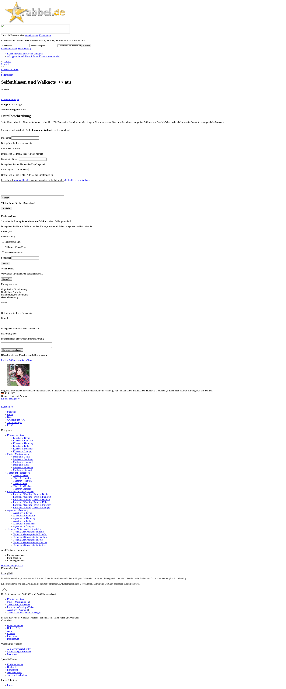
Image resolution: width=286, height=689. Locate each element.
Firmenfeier (12, 669)
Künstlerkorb (7, 406)
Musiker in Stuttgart (22, 470)
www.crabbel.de (21, 180)
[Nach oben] (4, 591)
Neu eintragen (31, 35)
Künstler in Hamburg (23, 443)
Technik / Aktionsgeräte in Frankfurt (30, 534)
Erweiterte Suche (9, 48)
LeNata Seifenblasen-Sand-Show (16, 360)
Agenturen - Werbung (17, 510)
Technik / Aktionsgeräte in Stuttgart (29, 545)
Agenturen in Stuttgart (23, 526)
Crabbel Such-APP (16, 420)
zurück (7, 61)
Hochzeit (11, 667)
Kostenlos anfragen (10, 99)
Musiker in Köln (21, 464)
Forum (10, 414)
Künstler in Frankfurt (23, 440)
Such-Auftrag (24, 48)
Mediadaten (12, 654)
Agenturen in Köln (22, 521)
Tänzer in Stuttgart (22, 489)
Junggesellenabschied (17, 675)
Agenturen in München (24, 523)
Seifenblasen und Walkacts (77, 180)
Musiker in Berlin (21, 456)
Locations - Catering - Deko (20, 491)
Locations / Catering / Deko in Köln (30, 502)
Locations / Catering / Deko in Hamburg (32, 499)
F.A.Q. (10, 425)
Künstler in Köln (21, 446)
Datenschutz (13, 639)
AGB (9, 630)
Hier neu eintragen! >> (12, 565)
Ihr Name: (6, 138)
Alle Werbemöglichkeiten (19, 649)
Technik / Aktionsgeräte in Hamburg (30, 537)
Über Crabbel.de (15, 625)
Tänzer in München (22, 486)
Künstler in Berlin (21, 438)
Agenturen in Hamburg (24, 518)
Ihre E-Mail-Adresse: (11, 148)
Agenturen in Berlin (22, 513)
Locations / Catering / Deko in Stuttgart (31, 507)
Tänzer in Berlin (20, 475)
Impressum (12, 636)
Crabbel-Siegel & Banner (19, 651)
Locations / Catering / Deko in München (32, 505)
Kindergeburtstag (15, 664)
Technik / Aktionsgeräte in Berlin (28, 531)
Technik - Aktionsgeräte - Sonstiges (24, 529)
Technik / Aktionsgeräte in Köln (28, 539)
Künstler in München (23, 448)
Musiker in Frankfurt (23, 459)
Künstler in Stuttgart (22, 451)
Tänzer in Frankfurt (22, 478)
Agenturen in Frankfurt (24, 515)
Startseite (5, 64)
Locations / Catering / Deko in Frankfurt (32, 497)
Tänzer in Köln (20, 483)
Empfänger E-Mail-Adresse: (14, 169)
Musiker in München (23, 467)
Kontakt (11, 633)
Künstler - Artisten (15, 435)
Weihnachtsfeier (14, 672)
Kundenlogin (45, 35)
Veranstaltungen (14, 422)
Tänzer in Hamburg (22, 481)
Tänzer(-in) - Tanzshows (18, 472)
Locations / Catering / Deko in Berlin (30, 494)
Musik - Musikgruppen (18, 454)
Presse (10, 685)
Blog (9, 417)
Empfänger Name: (9, 159)
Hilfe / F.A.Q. (13, 628)
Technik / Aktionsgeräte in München (30, 542)
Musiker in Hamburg (23, 462)
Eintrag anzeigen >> (10, 398)
